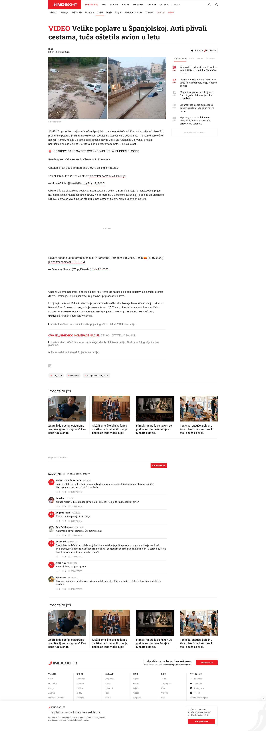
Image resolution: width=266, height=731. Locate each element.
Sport (125, 4)
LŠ (51, 543)
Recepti (136, 683)
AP (51, 564)
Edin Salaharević (64, 527)
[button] (52, 407)
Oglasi (152, 4)
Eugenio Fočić (63, 512)
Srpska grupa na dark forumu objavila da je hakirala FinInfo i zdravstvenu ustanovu (195, 120)
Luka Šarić (61, 541)
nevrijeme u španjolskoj (96, 375)
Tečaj (163, 679)
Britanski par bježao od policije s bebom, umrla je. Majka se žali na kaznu (197, 108)
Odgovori (137, 697)
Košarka (80, 697)
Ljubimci (109, 688)
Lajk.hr (136, 688)
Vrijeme (164, 693)
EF (51, 514)
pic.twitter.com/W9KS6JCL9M (66, 262)
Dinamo (80, 683)
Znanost (149, 12)
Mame (108, 697)
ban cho (60, 498)
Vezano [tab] (210, 59)
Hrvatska (89, 12)
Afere (171, 12)
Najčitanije (76, 12)
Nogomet (81, 679)
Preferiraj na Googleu (205, 50)
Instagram (199, 688)
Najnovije (63, 12)
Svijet (100, 12)
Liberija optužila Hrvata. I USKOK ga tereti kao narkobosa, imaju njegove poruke (198, 82)
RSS (163, 697)
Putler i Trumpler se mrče (68, 480)
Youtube (198, 683)
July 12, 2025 (96, 183)
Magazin (109, 674)
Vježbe (136, 693)
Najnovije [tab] (180, 59)
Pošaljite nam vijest (199, 697)
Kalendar (161, 12)
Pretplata (91, 4)
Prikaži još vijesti (194, 133)
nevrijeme (73, 375)
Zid (104, 4)
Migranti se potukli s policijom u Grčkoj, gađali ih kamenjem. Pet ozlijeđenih (196, 95)
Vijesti (114, 4)
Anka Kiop (61, 577)
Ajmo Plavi (61, 563)
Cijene (164, 4)
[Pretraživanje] (215, 4)
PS (51, 482)
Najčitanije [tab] (196, 59)
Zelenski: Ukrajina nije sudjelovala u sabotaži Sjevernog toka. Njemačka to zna (198, 70)
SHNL (79, 693)
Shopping (109, 679)
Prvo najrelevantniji (76, 474)
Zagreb (118, 12)
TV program (166, 683)
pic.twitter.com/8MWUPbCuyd (107, 176)
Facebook (198, 679)
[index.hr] (64, 4)
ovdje (122, 342)
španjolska (56, 375)
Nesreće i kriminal (133, 12)
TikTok (197, 693)
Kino (163, 688)
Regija (109, 12)
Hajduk (80, 688)
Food (107, 693)
